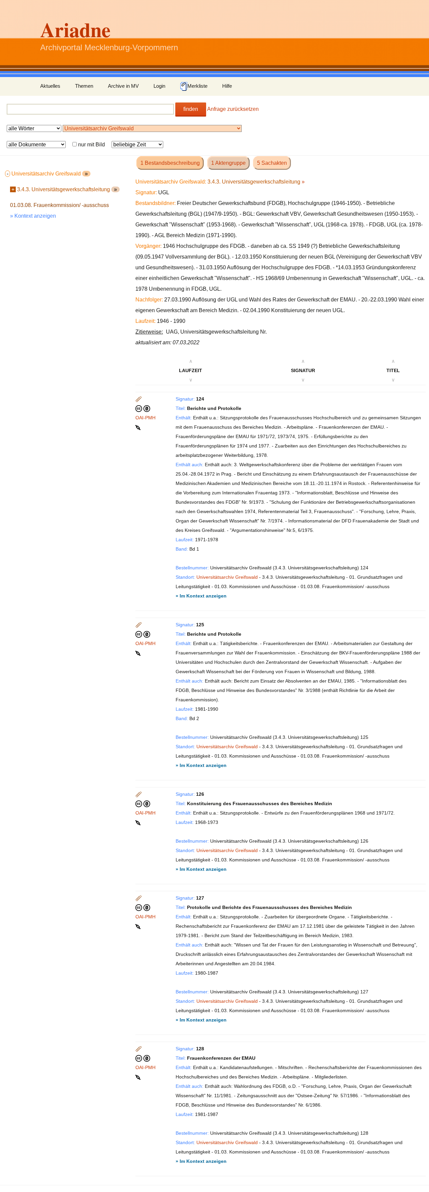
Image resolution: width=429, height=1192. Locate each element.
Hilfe (227, 86)
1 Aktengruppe (228, 163)
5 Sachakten (272, 163)
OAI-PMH (145, 417)
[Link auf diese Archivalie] (138, 427)
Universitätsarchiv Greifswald (227, 577)
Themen (84, 86)
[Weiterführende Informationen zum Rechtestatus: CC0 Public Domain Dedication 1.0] (142, 408)
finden (190, 109)
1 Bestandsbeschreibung (170, 163)
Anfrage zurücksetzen (233, 109)
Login (159, 86)
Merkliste (197, 86)
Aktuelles (50, 86)
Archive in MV (123, 86)
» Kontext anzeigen (33, 216)
